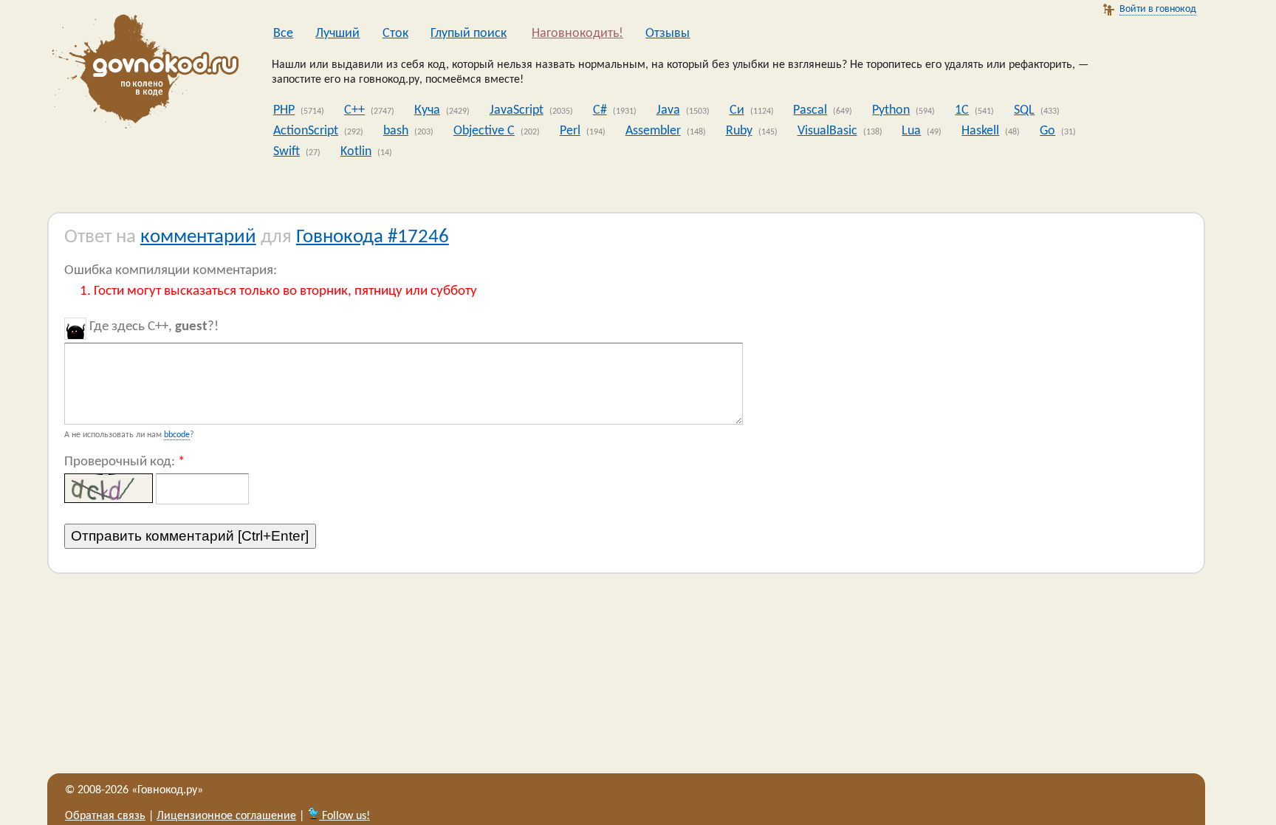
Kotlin (355, 152)
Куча (427, 110)
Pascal (810, 110)
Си (737, 110)
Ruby (739, 131)
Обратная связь (105, 816)
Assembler (653, 131)
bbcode (177, 435)
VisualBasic (827, 131)
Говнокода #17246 (372, 237)
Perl (570, 131)
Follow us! (344, 816)
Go (1047, 131)
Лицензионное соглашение (226, 816)
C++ (354, 110)
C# (600, 110)
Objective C (484, 131)
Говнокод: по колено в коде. (141, 74)
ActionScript (305, 131)
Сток (395, 33)
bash (395, 131)
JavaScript (516, 110)
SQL (1024, 110)
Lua (911, 131)
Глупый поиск (469, 33)
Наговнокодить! (577, 33)
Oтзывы (667, 33)
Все (283, 33)
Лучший (337, 33)
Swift (286, 152)
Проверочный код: (124, 461)
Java (668, 110)
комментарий (198, 237)
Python (891, 110)
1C (962, 110)
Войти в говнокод (1157, 9)
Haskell (980, 131)
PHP (284, 110)
